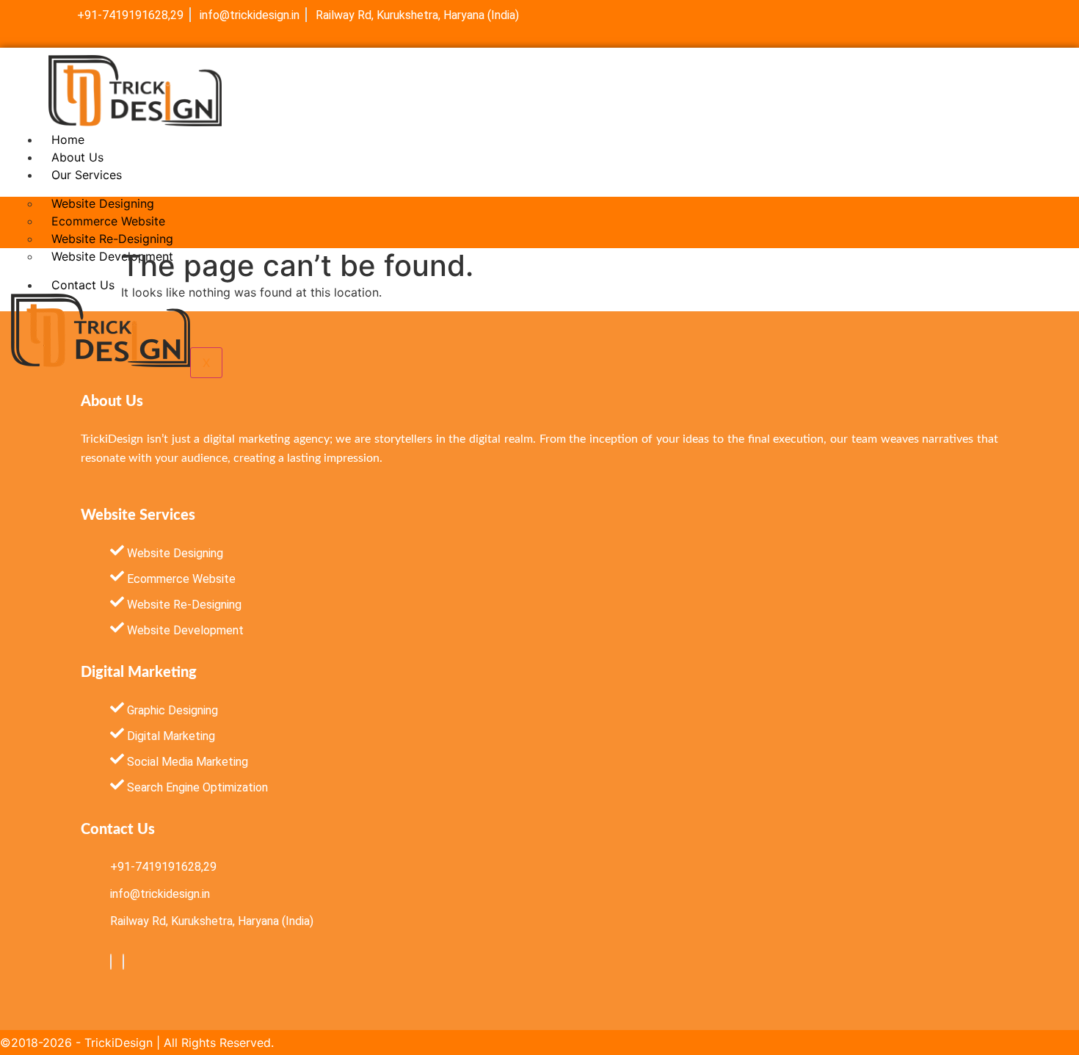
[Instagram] (123, 962)
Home (67, 139)
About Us (77, 157)
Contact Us (83, 285)
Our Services (86, 174)
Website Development (112, 256)
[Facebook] (111, 962)
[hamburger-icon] (787, 136)
